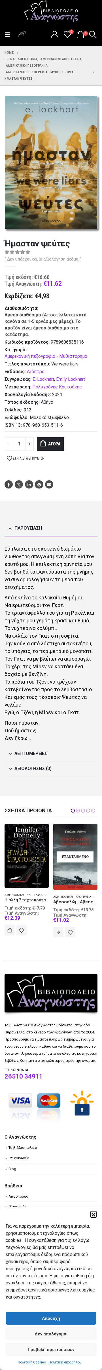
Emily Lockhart (70, 379)
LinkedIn (29, 484)
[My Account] (54, 34)
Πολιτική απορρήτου (65, 1362)
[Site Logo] (51, 11)
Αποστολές (18, 1196)
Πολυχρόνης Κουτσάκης (57, 387)
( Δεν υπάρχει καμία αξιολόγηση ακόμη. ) (43, 259)
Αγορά (54, 444)
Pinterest (39, 484)
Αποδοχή (51, 1318)
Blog (12, 1169)
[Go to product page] (75, 855)
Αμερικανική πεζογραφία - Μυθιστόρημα (46, 356)
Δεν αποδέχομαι (51, 1334)
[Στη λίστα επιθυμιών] (21, 932)
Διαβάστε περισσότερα (10, 932)
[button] (93, 1214)
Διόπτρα (35, 371)
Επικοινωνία (18, 1158)
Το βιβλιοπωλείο (22, 1147)
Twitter (19, 484)
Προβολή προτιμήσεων (51, 1349)
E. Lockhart (43, 379)
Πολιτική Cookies (32, 1362)
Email (49, 484)
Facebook (9, 484)
